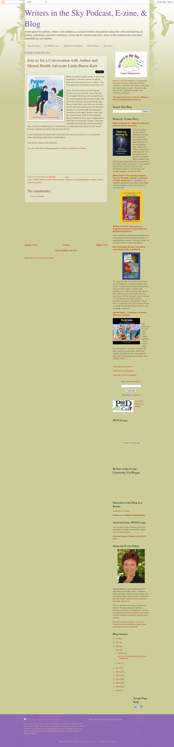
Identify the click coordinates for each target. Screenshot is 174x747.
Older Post (101, 245)
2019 (118, 639)
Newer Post (30, 245)
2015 (118, 650)
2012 (118, 675)
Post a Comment (37, 196)
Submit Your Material (73, 45)
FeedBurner (136, 395)
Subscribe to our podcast (123, 367)
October (121, 653)
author (36, 180)
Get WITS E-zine (51, 45)
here (34, 143)
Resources (108, 45)
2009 (118, 687)
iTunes (138, 406)
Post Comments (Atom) (44, 258)
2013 (118, 672)
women (94, 180)
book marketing (131, 627)
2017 (118, 642)
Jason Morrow (93, 742)
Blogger (112, 742)
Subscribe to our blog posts (123, 371)
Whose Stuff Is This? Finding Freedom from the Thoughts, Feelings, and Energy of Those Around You (130, 178)
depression (70, 180)
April (120, 663)
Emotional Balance (82, 180)
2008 (118, 691)
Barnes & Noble (79, 148)
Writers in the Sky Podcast (123, 81)
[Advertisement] (66, 223)
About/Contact (33, 45)
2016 (118, 646)
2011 (118, 679)
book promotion (58, 180)
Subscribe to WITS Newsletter (125, 375)
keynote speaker (132, 613)
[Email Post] (66, 177)
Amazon (64, 148)
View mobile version (66, 250)
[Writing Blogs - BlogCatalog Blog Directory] (41, 719)
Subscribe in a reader (121, 511)
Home (66, 245)
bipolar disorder (45, 180)
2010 (118, 683)
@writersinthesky (137, 515)
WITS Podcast (93, 45)
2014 (118, 668)
